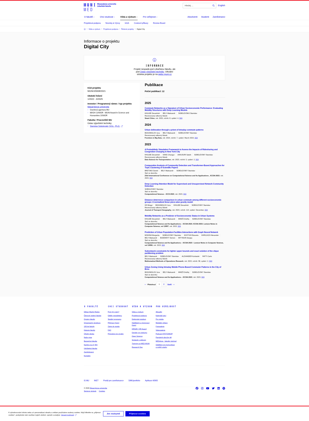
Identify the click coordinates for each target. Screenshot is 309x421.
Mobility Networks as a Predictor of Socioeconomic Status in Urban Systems (179, 216)
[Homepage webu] (100, 7)
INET (96, 381)
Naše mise (88, 337)
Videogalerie (160, 330)
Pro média (160, 319)
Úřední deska (89, 334)
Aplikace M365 (151, 381)
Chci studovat (118, 306)
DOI (180, 118)
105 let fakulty (89, 326)
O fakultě (91, 306)
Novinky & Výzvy (112, 23)
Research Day (137, 347)
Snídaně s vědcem (139, 340)
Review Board (159, 23)
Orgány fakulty (89, 319)
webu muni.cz (165, 74)
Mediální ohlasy (162, 323)
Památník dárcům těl (164, 337)
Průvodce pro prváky (116, 334)
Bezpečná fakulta (90, 341)
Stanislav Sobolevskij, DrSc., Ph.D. (105, 126)
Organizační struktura (92, 323)
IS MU (86, 381)
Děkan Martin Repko (92, 312)
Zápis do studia (113, 326)
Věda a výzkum (142, 306)
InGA (127, 23)
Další (170, 284)
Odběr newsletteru (115, 316)
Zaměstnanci (219, 17)
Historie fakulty (89, 330)
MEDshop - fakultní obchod (166, 341)
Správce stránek (90, 391)
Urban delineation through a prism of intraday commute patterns (174, 130)
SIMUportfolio (134, 381)
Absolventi (192, 17)
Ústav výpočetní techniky (152, 72)
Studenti (205, 17)
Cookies (102, 391)
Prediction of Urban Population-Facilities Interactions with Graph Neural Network (181, 232)
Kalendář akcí (161, 316)
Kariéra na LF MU (91, 345)
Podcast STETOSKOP (164, 334)
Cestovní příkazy (141, 23)
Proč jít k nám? (113, 312)
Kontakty (87, 356)
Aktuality (159, 312)
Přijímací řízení (113, 323)
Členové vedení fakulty (92, 316)
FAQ (109, 330)
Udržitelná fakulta (90, 348)
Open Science (137, 336)
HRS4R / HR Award (139, 329)
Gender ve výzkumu (139, 333)
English (221, 5)
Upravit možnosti (67, 415)
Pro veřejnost (166, 306)
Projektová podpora (92, 23)
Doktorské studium (139, 319)
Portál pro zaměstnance (113, 381)
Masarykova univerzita (98, 107)
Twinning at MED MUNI (141, 344)
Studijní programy (114, 319)
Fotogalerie (160, 326)
